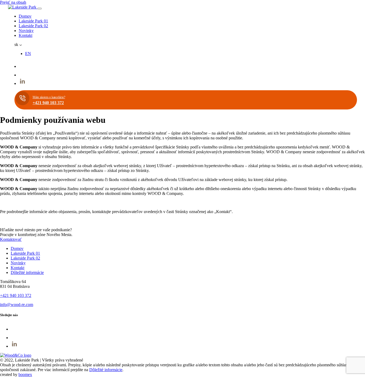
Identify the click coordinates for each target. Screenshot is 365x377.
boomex (25, 374)
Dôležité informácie (27, 272)
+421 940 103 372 (15, 295)
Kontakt (25, 35)
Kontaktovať (11, 239)
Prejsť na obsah (13, 2)
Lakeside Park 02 (33, 25)
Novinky (26, 30)
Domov (25, 16)
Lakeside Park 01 (33, 21)
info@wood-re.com (16, 304)
